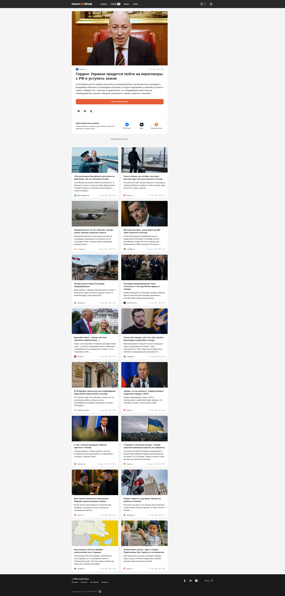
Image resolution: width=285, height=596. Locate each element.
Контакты (84, 582)
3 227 (163, 303)
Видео (126, 4)
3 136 (114, 356)
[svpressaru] (75, 303)
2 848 (163, 410)
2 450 (163, 569)
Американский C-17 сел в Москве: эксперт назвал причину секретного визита (93, 231)
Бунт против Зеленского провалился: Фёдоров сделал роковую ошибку (91, 499)
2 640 (163, 464)
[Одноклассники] (184, 580)
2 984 (163, 356)
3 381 (114, 303)
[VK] (190, 580)
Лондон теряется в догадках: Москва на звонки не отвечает (142, 499)
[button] (78, 111)
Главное (103, 4)
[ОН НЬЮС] (75, 249)
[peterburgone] (125, 303)
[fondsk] (75, 356)
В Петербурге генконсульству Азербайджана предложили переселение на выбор (95, 392)
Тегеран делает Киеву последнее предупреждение (89, 285)
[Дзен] (196, 580)
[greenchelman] (77, 69)
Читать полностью (119, 102)
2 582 (114, 515)
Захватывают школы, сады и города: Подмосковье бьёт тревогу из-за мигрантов (144, 551)
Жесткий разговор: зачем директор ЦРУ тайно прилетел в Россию (142, 231)
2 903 (114, 410)
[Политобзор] (82, 4)
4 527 (163, 195)
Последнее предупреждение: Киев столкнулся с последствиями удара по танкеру (142, 286)
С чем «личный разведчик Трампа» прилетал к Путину (90, 446)
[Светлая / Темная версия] (203, 4)
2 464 (114, 569)
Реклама (75, 582)
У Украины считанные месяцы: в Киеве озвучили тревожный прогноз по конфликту (144, 446)
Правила (104, 582)
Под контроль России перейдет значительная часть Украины (88, 551)
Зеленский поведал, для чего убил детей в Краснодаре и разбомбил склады (144, 338)
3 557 (163, 249)
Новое (115, 4)
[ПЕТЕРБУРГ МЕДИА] (75, 410)
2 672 (114, 464)
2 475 (163, 515)
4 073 (114, 249)
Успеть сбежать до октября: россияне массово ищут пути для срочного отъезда (143, 177)
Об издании (94, 582)
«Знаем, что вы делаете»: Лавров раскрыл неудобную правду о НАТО (144, 392)
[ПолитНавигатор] (75, 195)
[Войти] (211, 4)
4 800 (114, 195)
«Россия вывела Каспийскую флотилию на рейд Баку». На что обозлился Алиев (94, 177)
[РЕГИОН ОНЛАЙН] (125, 195)
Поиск (135, 4)
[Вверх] (209, 580)
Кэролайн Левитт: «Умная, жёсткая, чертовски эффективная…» (90, 338)
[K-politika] (125, 249)
